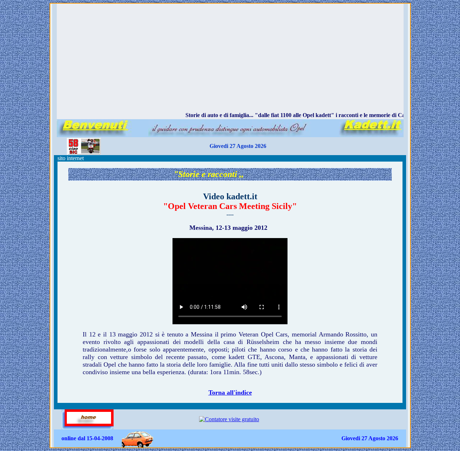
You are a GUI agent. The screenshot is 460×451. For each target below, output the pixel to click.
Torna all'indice (230, 392)
